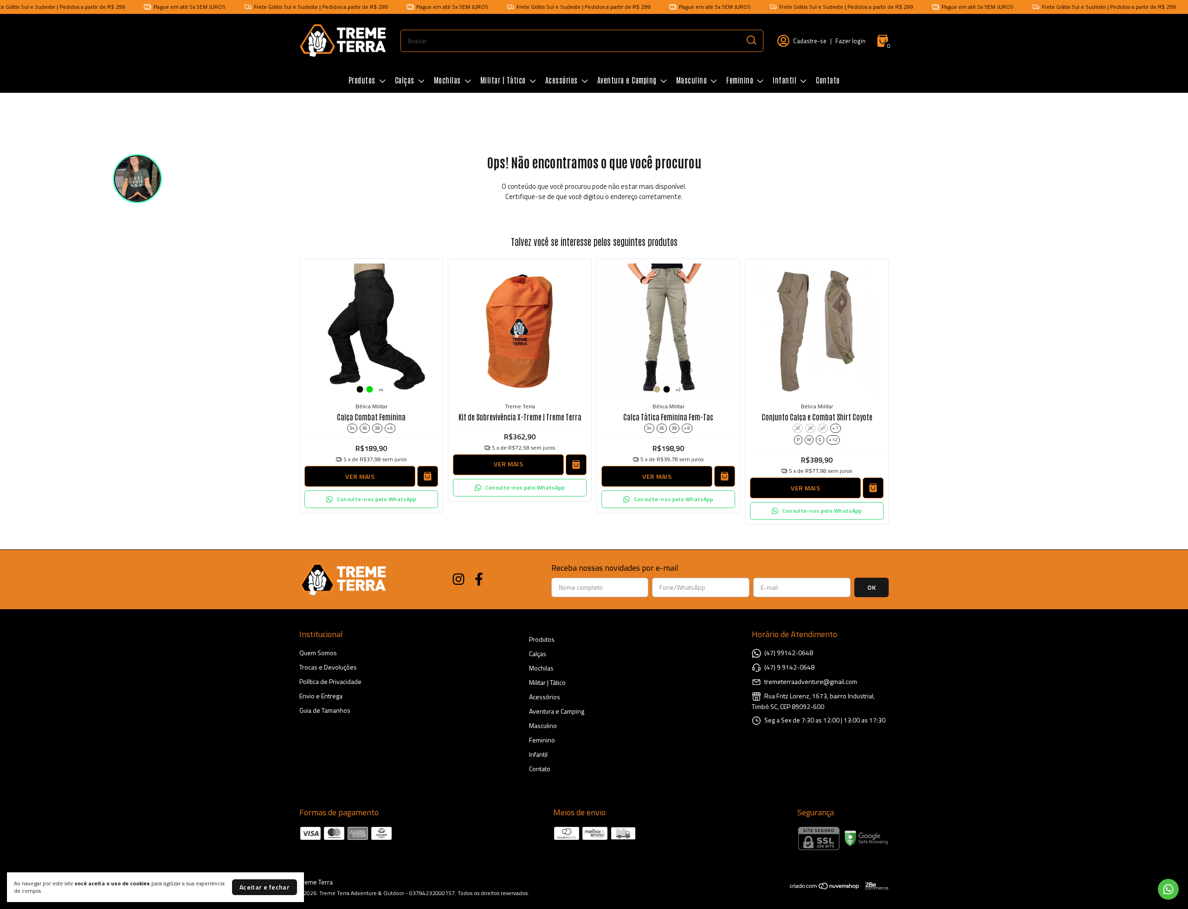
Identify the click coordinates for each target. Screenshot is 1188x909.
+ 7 (836, 428)
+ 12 (833, 439)
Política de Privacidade (330, 681)
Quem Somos (318, 653)
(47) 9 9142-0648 (789, 667)
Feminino (739, 79)
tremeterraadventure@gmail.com (810, 681)
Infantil (784, 79)
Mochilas (447, 79)
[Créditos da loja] (874, 886)
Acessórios (561, 79)
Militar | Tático (503, 79)
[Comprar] (576, 464)
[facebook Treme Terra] (479, 579)
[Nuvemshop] (824, 887)
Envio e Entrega (320, 696)
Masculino (691, 79)
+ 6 (390, 428)
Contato (828, 79)
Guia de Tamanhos (324, 710)
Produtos (362, 79)
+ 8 (687, 428)
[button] (371, 499)
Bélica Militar (371, 406)
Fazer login (850, 40)
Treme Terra (520, 406)
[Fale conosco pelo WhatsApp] (1168, 889)
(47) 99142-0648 (788, 653)
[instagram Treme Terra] (458, 579)
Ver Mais (359, 476)
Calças (404, 79)
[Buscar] (751, 40)
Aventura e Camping (627, 79)
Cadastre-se (809, 40)
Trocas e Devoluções (328, 667)
